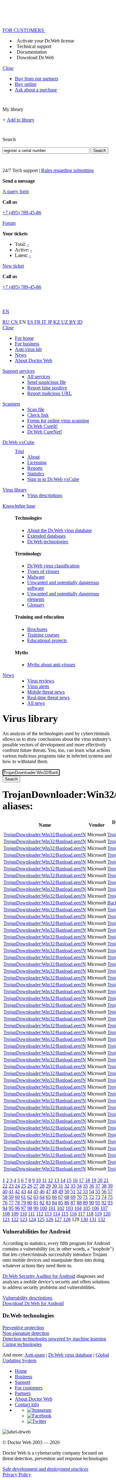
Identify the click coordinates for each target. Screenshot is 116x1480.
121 (6, 1219)
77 (11, 1202)
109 (15, 1213)
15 (69, 1180)
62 (29, 1197)
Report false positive (47, 387)
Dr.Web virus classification (53, 565)
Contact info (27, 1404)
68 (66, 1197)
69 (73, 1197)
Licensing (36, 462)
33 (73, 1186)
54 (91, 1191)
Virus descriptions (44, 495)
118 (89, 1213)
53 (85, 1191)
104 (78, 1208)
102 (60, 1208)
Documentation (32, 52)
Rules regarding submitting (67, 170)
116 (73, 1213)
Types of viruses (43, 571)
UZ (65, 322)
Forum (8, 223)
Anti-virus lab (28, 349)
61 (23, 1197)
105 (86, 1208)
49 (60, 1191)
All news (36, 703)
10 (38, 1180)
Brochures (37, 629)
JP (50, 322)
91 (97, 1202)
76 (4, 1202)
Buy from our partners (36, 78)
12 (50, 1180)
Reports (34, 468)
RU (6, 322)
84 (54, 1202)
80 (29, 1202)
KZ (57, 322)
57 (110, 1191)
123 (23, 1219)
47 (48, 1191)
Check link (38, 415)
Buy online (26, 84)
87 (73, 1202)
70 (79, 1197)
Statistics (35, 473)
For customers (28, 1387)
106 (95, 1208)
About (33, 457)
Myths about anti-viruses (51, 664)
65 (48, 1197)
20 (99, 1180)
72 (91, 1197)
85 (60, 1202)
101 (52, 1208)
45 (35, 1191)
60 (17, 1197)
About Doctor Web (33, 360)
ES (30, 322)
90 (91, 1202)
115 (64, 1213)
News (20, 355)
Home (21, 1371)
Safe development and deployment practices (45, 1469)
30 (54, 1186)
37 (97, 1186)
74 (103, 1197)
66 (54, 1197)
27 (35, 1186)
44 (29, 1191)
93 (110, 1202)
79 (23, 1202)
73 (97, 1197)
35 (85, 1186)
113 (48, 1213)
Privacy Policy (16, 1474)
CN (15, 322)
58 (4, 1197)
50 (66, 1191)
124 (32, 1219)
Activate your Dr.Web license (45, 40)
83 (48, 1202)
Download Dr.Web (35, 57)
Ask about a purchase (36, 89)
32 (66, 1186)
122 (15, 1219)
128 (67, 1219)
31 (60, 1186)
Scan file (35, 409)
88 (79, 1202)
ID (80, 322)
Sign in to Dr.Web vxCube (53, 479)
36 (91, 1186)
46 (42, 1191)
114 (56, 1213)
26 (29, 1186)
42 (17, 1191)
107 (104, 1208)
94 (4, 1208)
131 (93, 1219)
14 (62, 1180)
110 (23, 1213)
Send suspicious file (46, 382)
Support (22, 1382)
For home (24, 338)
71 (85, 1197)
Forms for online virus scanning (58, 420)
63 (35, 1197)
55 (97, 1191)
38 (103, 1186)
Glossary (36, 604)
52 (79, 1191)
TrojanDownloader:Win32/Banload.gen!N (44, 834)
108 (6, 1213)
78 (17, 1202)
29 (48, 1186)
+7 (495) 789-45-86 (21, 212)
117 (81, 1213)
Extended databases (46, 536)
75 (110, 1197)
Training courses (43, 635)
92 (103, 1202)
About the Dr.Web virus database (59, 530)
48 (54, 1191)
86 (66, 1202)
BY (73, 322)
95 (11, 1208)
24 (17, 1186)
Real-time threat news (48, 697)
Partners (23, 1393)
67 (60, 1197)
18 (87, 1180)
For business (27, 343)
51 (73, 1191)
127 (58, 1219)
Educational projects (47, 640)
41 (11, 1191)
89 (85, 1202)
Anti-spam (34, 1355)
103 (69, 1208)
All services (38, 376)
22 (4, 1186)
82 (42, 1202)
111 (31, 1213)
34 (79, 1186)
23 (11, 1186)
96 (17, 1208)
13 (56, 1180)
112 (39, 1213)
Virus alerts (38, 686)
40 (4, 1191)
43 (23, 1191)
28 (42, 1186)
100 (43, 1208)
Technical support (34, 46)
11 (44, 1180)
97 (23, 1208)
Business (23, 1376)
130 (84, 1219)
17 (81, 1180)
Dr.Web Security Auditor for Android (38, 1276)
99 (35, 1208)
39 (110, 1186)
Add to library (20, 119)
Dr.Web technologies (47, 541)
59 (11, 1197)
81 (35, 1202)
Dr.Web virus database (70, 1355)
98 (29, 1208)
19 (93, 1180)
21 (106, 1180)
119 (98, 1213)
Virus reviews (40, 680)
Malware (36, 577)
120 (106, 1213)
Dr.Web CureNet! (44, 431)
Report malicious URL (49, 393)
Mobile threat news (46, 692)
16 (75, 1180)
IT (45, 322)
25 (23, 1186)
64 (42, 1197)
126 (49, 1219)
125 (41, 1219)
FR (38, 322)
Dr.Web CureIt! (42, 426)
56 (103, 1191)
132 (101, 1219)
